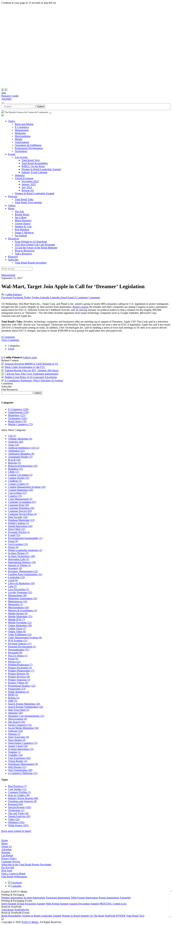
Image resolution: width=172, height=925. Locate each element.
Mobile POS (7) (16, 619)
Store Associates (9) (18, 737)
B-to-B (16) (14, 459)
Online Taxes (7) (17, 628)
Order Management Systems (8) (25, 637)
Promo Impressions (109, 897)
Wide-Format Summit (57, 903)
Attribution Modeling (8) (21, 453)
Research (13, 256)
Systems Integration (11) (21, 749)
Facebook (16, 882)
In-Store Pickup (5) (18, 553)
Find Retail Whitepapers (14, 876)
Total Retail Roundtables (35, 163)
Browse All (28, 190)
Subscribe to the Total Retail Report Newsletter (26, 864)
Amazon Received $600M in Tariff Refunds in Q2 (31, 363)
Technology (21, 151)
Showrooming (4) (17, 718)
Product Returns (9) (18, 673)
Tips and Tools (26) (18, 813)
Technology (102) (17, 418)
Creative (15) (15, 496)
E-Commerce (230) (18, 409)
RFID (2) (13, 694)
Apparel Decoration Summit (84, 903)
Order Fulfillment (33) (20, 634)
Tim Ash (19, 211)
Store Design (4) (17, 740)
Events (11, 154)
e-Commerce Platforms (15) (22, 773)
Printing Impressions (12, 897)
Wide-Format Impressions (84, 897)
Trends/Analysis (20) (19, 816)
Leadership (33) (16, 577)
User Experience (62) (19, 758)
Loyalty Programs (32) (20, 592)
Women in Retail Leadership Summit (41, 915)
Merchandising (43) (18, 607)
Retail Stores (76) (17, 421)
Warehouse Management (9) (23, 764)
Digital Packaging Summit (31, 903)
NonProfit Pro (21, 909)
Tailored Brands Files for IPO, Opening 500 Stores (32, 370)
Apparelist (125, 897)
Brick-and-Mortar (24, 124)
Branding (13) (15, 468)
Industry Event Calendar (34, 172)
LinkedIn (16, 885)
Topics (11, 121)
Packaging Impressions (58, 897)
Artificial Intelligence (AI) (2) (23, 447)
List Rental (7, 855)
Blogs (11, 208)
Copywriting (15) (17, 493)
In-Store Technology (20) (21, 556)
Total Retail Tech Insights (28, 202)
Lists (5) (12, 586)
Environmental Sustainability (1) (25, 538)
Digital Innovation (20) (20, 526)
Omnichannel (22, 142)
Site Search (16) (16, 721)
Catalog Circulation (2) (20, 474)
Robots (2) (13, 697)
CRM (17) (13, 471)
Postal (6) (13, 658)
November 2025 (30, 181)
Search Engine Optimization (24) (25, 706)
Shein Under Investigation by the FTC (25, 367)
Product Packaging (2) (20, 667)
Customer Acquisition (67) (22, 502)
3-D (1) (12, 435)
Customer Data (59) (18, 505)
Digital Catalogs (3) (18, 523)
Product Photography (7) (21, 670)
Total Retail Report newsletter (30, 262)
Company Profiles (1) (19, 792)
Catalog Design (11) (18, 477)
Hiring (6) (13, 547)
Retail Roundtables (11, 915)
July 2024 (27, 187)
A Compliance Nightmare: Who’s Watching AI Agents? (34, 380)
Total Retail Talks (24, 199)
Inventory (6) (15, 568)
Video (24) (13, 819)
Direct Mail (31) (16, 529)
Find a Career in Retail (13, 873)
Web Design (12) (17, 767)
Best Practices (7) (17, 786)
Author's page (29, 357)
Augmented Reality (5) (20, 456)
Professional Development (29, 148)
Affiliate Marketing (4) (20, 438)
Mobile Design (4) (18, 613)
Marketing (20, 133)
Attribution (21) (16, 450)
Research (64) (15, 804)
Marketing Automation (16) (22, 598)
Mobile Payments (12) (20, 622)
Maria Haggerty (23, 220)
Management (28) (17, 595)
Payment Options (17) (19, 643)
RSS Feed (6, 870)
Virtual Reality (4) (17, 761)
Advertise (6, 98)
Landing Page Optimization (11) (25, 574)
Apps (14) (13, 444)
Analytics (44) (15, 441)
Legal (11, 348)
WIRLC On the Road (33, 166)
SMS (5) (12, 700)
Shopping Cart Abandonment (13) (26, 715)
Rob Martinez (22, 229)
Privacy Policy (9, 858)
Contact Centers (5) (18, 483)
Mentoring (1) (15, 604)
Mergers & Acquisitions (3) (22, 610)
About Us (6, 846)
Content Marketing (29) (20, 490)
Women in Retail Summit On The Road (83, 915)
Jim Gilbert (21, 217)
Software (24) (15, 731)
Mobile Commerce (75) (20, 424)
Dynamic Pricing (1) (19, 532)
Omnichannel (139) (18, 412)
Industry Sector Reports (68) (23, 798)
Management (22, 130)
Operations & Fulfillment (28, 145)
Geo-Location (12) (18, 544)
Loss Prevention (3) (18, 589)
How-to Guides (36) (19, 795)
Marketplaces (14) (17, 601)
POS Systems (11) (17, 640)
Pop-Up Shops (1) (17, 655)
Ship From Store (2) (18, 709)
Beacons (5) (14, 462)
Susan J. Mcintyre (24, 232)
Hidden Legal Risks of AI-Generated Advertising (31, 377)
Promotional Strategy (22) (21, 685)
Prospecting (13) (17, 688)
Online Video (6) (17, 631)
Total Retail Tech (31, 160)
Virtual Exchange (24, 178)
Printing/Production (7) (20, 664)
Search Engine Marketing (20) (24, 703)
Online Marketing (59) (20, 625)
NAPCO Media (30, 922)
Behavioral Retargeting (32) (23, 465)
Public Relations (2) (18, 691)
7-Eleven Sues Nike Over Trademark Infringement (31, 373)
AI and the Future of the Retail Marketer (36, 247)
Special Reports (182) (19, 807)
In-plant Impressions (34, 897)
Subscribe (13, 259)
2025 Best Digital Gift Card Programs (35, 244)
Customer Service (10, 861)
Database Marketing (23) (21, 520)
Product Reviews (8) (19, 676)
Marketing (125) (16, 415)
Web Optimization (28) (20, 770)
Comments (94, 297)
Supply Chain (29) (18, 746)
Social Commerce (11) (20, 724)
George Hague (22, 223)
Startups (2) (14, 734)
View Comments (10, 340)
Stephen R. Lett (23, 226)
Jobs (3, 92)
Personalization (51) (18, 649)
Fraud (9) (13, 541)
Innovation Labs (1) (18, 559)
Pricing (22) (14, 661)
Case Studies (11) (17, 789)
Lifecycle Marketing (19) (21, 583)
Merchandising (23, 136)
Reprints (5, 852)
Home (4, 840)
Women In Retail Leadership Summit (41, 169)
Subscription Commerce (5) (22, 743)
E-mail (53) (14, 535)
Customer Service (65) (20, 511)
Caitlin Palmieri (13, 294)
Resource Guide (9, 95)
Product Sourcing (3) (19, 679)
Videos (11, 205)
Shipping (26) (15, 712)
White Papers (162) (18, 825)
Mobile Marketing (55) (20, 616)
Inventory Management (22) (23, 571)
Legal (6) (13, 580)
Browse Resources (25, 250)
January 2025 (29, 184)
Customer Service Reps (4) (22, 514)
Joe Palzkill (21, 235)
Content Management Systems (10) (26, 487)
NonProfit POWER (115, 915)
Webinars (20, 175)
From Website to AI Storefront (31, 241)
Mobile (18, 139)
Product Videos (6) (18, 682)
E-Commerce (22, 127)
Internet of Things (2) (19, 565)
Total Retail (7, 909)
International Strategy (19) (22, 562)
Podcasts (12, 196)
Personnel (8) (15, 652)
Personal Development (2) (22, 646)
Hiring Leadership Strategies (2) (25, 550)
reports (81, 306)
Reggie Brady (22, 214)
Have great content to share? (16, 831)
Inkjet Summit (8, 903)
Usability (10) (15, 755)
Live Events (21, 157)
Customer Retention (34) (21, 508)
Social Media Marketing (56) (23, 728)
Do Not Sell (7, 867)
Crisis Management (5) (20, 499)
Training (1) (14, 752)
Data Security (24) (18, 517)
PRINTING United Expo (112, 903)
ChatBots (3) (15, 480)
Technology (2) (16, 810)
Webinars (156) (16, 822)
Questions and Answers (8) (22, 801)
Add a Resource (23, 253)
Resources (13, 238)
